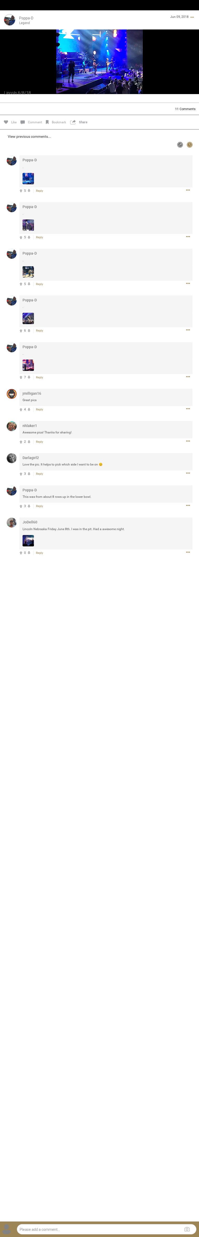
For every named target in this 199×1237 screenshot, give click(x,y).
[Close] (9, 12)
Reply (39, 191)
